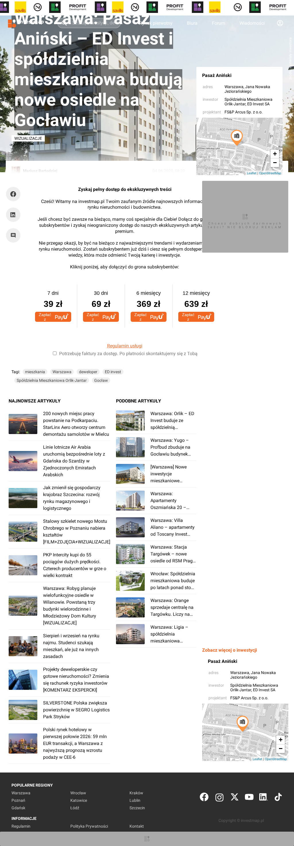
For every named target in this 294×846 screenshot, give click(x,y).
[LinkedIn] (263, 798)
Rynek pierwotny (156, 23)
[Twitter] (234, 798)
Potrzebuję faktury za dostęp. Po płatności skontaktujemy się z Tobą (128, 353)
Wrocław (78, 793)
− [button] (275, 162)
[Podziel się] (15, 194)
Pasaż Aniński (216, 75)
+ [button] (275, 153)
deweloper (88, 371)
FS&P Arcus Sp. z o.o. (244, 112)
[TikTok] (278, 798)
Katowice (78, 800)
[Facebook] (204, 798)
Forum (218, 23)
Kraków (136, 793)
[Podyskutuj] (15, 235)
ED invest (113, 371)
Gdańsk (18, 808)
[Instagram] (219, 798)
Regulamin (20, 826)
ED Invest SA (258, 104)
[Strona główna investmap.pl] (26, 23)
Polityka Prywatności (89, 826)
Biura (192, 23)
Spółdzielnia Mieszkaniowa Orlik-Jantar (52, 380)
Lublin (134, 800)
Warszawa (234, 86)
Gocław (101, 380)
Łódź (74, 808)
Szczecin (137, 808)
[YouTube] (249, 798)
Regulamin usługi (124, 346)
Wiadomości (252, 23)
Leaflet (251, 173)
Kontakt (136, 826)
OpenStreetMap (270, 173)
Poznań (18, 800)
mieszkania (35, 371)
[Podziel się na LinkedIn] (13, 214)
